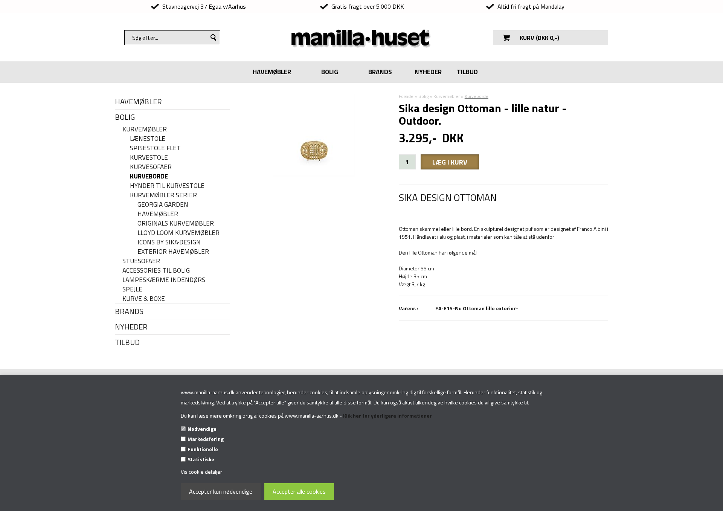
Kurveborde (149, 176)
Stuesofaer (141, 261)
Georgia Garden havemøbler (162, 209)
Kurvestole (149, 157)
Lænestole (147, 138)
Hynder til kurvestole (167, 186)
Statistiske (201, 459)
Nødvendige (202, 429)
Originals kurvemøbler (175, 223)
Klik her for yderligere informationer (387, 415)
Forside (406, 96)
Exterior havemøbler (173, 251)
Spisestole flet (155, 148)
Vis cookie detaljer (201, 472)
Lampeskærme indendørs (163, 280)
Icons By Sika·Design (169, 242)
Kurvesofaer (151, 167)
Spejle (132, 289)
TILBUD (467, 72)
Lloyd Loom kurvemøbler (178, 233)
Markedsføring (206, 439)
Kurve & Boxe (143, 299)
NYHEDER (428, 72)
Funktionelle (203, 449)
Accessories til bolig (156, 270)
